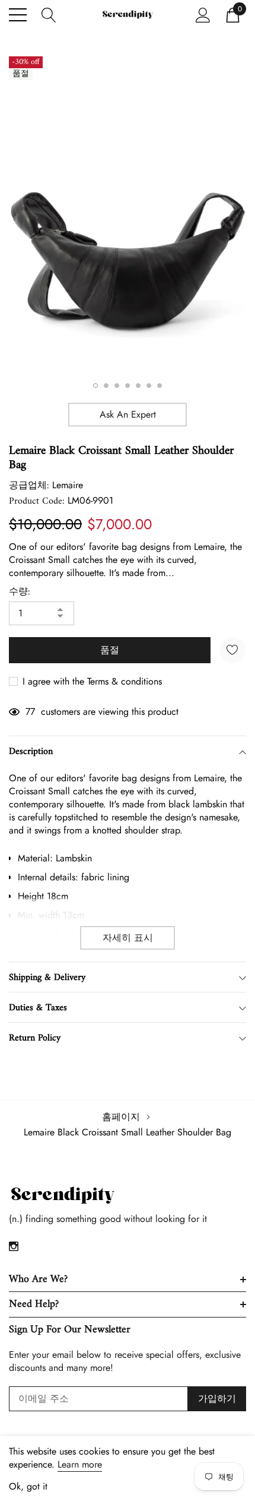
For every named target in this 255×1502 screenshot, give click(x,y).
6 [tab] (148, 385)
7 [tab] (159, 385)
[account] (203, 14)
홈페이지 (121, 1117)
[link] (62, 1196)
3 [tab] (116, 385)
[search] (49, 14)
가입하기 (217, 1398)
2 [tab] (106, 385)
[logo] (127, 15)
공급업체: (29, 485)
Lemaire (67, 485)
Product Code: (37, 501)
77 (30, 712)
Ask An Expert (128, 414)
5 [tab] (138, 385)
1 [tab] (95, 385)
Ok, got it (28, 1486)
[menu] (18, 15)
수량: (19, 592)
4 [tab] (127, 385)
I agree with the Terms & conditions (91, 681)
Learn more (80, 1464)
